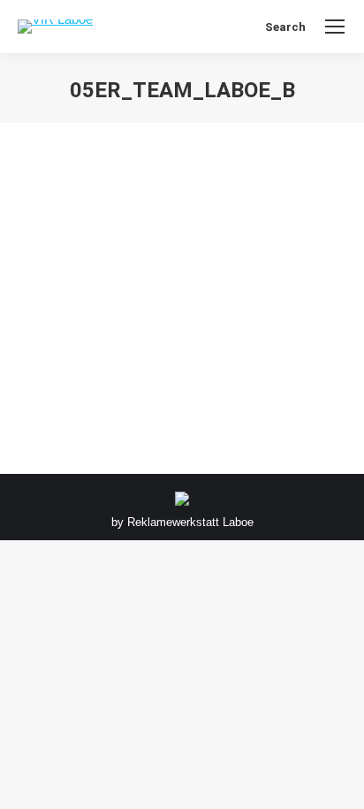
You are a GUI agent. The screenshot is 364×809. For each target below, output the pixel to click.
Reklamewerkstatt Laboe (190, 522)
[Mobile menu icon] (334, 26)
